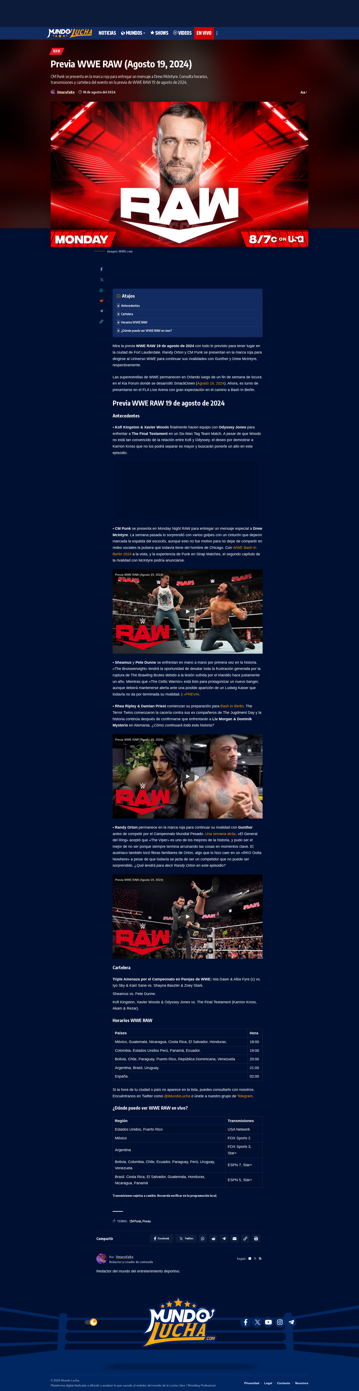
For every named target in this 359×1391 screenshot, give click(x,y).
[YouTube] (268, 1322)
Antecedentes (130, 305)
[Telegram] (101, 311)
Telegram (245, 1096)
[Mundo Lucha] (69, 33)
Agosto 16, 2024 (210, 383)
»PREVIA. (191, 694)
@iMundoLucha (177, 1096)
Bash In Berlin (232, 706)
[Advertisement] (179, 12)
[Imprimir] (256, 1238)
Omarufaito (66, 92)
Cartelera (127, 314)
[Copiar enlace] (101, 322)
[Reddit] (101, 300)
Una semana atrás (220, 834)
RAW (56, 51)
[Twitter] (101, 280)
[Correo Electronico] (234, 1238)
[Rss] (260, 1258)
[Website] (249, 1258)
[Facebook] (101, 269)
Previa (147, 1221)
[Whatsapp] (101, 290)
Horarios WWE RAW (134, 322)
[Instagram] (280, 1322)
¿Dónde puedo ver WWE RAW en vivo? (146, 330)
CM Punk (135, 1221)
